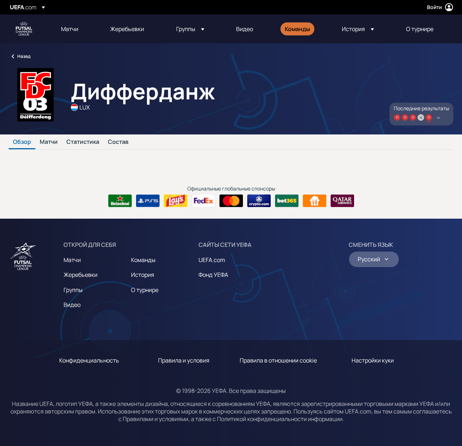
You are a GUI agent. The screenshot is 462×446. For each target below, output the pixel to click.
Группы (73, 290)
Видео (72, 305)
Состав (118, 142)
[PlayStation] (148, 200)
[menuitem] (76, 29)
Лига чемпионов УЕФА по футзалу (24, 29)
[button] (190, 29)
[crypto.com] (259, 200)
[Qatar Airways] (342, 200)
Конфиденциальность (89, 360)
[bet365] (286, 200)
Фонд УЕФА (213, 275)
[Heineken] (120, 200)
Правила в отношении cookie (278, 360)
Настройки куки (373, 360)
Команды (143, 260)
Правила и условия (183, 360)
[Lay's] (175, 200)
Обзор (22, 142)
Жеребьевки (80, 275)
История (142, 275)
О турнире (144, 290)
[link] (69, 29)
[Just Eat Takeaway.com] (314, 200)
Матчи (49, 142)
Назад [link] (23, 56)
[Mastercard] (231, 200)
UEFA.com (212, 260)
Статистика (82, 142)
